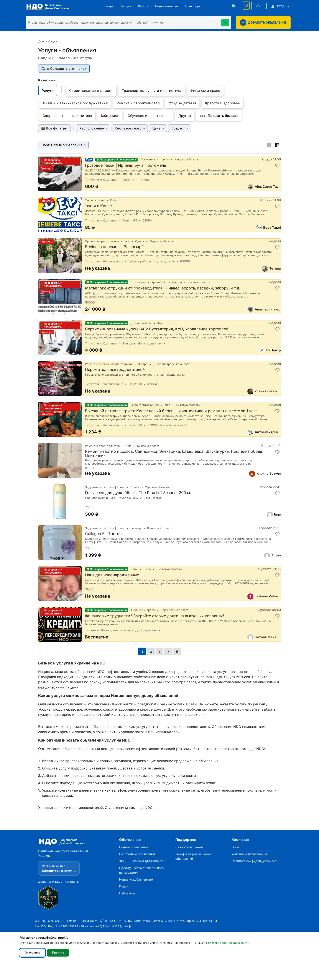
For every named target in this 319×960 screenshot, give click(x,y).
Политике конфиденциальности (227, 942)
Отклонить (32, 952)
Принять (58, 952)
